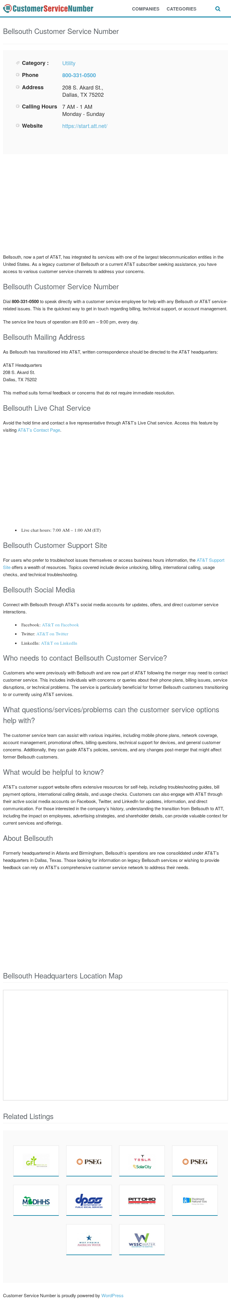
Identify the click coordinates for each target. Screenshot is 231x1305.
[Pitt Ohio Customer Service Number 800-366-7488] (142, 1200)
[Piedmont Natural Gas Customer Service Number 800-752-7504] (194, 1200)
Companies (145, 8)
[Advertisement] (168, 101)
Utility (68, 63)
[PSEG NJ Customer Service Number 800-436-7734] (89, 1161)
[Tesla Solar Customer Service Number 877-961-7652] (142, 1161)
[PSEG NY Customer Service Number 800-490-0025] (194, 1161)
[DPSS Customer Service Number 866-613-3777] (89, 1200)
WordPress (112, 1295)
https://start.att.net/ (84, 125)
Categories (181, 8)
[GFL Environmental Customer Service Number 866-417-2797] (36, 1161)
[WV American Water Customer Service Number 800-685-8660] (89, 1240)
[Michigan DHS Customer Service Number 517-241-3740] (36, 1200)
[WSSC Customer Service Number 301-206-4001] (142, 1240)
